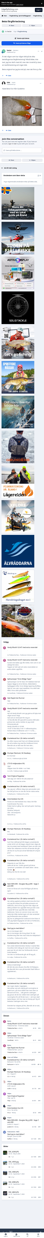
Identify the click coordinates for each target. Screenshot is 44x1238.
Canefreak (12, 693)
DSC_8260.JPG (14, 1152)
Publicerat (28, 655)
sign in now (12, 144)
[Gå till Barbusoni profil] (4, 738)
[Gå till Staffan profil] (4, 928)
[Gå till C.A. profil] (4, 753)
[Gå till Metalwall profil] (4, 829)
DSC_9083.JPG (14, 1172)
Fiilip (10, 781)
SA (11, 1154)
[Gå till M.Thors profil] (4, 839)
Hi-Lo (10, 824)
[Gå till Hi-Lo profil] (4, 799)
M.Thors (11, 855)
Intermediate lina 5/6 (15, 799)
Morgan (9, 1136)
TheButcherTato (14, 655)
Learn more (4, 3)
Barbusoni (12, 748)
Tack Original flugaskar (15, 776)
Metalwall (12, 834)
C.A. (10, 758)
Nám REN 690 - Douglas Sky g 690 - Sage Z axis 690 (23, 885)
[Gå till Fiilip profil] (4, 776)
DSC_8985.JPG (14, 1182)
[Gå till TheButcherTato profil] (4, 647)
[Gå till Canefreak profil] (4, 679)
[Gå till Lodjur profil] (4, 943)
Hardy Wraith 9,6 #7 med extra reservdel (22, 647)
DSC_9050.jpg (14, 1162)
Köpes (9, 1118)
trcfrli (10, 771)
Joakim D (12, 893)
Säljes (9, 1033)
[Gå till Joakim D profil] (4, 884)
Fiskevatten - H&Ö (13, 1132)
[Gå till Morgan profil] (4, 1132)
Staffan (11, 938)
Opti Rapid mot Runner (16, 698)
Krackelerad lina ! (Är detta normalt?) (21, 738)
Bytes (9, 1021)
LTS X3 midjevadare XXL (16, 763)
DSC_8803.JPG (14, 1192)
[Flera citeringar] (3, 75)
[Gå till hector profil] (3, 31)
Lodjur (11, 957)
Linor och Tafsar (12, 1057)
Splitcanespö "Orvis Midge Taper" (19, 679)
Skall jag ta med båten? (16, 928)
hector (9, 31)
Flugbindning (22, 31)
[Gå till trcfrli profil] (4, 764)
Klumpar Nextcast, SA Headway (19, 753)
